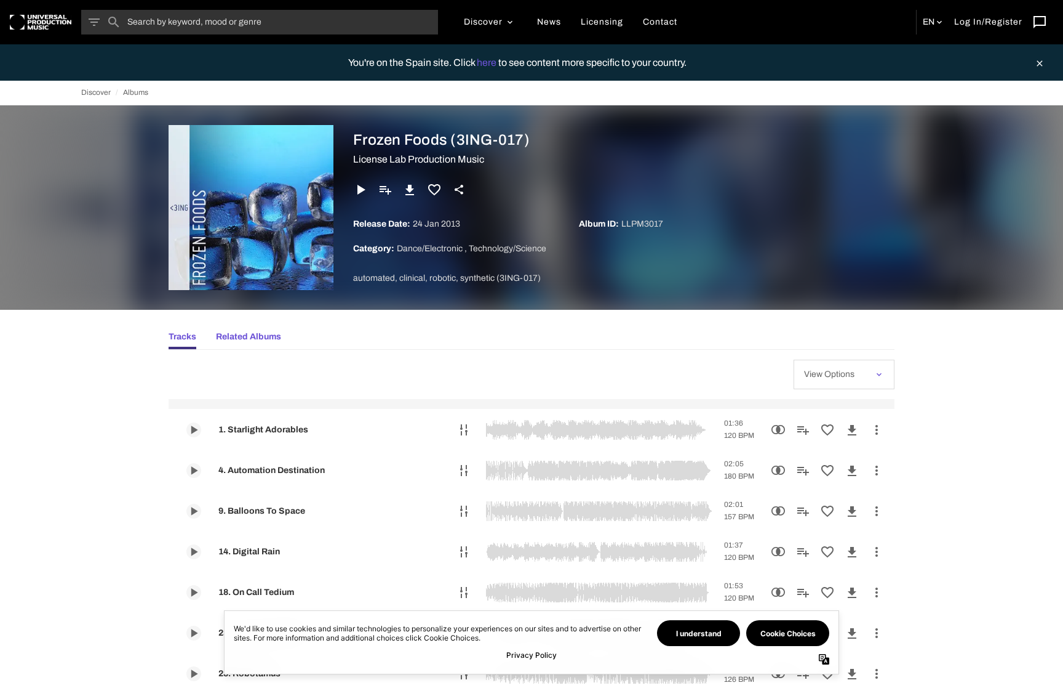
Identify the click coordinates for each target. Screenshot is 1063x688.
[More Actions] (876, 430)
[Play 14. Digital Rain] (194, 552)
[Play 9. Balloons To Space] (194, 511)
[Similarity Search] (778, 430)
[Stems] (463, 430)
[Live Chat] (1039, 22)
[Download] (409, 189)
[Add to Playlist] (385, 189)
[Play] (360, 189)
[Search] (113, 22)
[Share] (459, 189)
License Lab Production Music (418, 159)
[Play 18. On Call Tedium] (194, 592)
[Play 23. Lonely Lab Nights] (194, 633)
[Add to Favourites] (434, 189)
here (487, 62)
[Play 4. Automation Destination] (194, 470)
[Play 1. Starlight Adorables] (194, 430)
